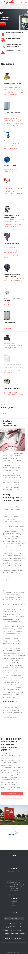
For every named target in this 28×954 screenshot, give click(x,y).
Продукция (14, 868)
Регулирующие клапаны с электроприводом (14, 880)
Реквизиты (14, 905)
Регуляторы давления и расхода (14, 882)
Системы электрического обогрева (14, 886)
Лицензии (14, 903)
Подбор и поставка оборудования (10, 423)
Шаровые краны (9, 343)
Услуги (14, 855)
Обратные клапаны (10, 165)
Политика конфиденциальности (14, 948)
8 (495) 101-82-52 (10, 923)
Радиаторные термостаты (12, 185)
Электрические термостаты (13, 364)
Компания (14, 898)
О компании (14, 901)
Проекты (14, 909)
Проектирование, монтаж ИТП (14, 861)
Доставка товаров (14, 860)
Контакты (14, 912)
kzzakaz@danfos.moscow (15, 927)
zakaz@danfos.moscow (15, 926)
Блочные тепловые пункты (12, 112)
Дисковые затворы (10, 141)
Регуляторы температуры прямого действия (14, 884)
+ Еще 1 (7, 199)
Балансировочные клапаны (12, 83)
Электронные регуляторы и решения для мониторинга (14, 894)
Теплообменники (9, 322)
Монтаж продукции (14, 863)
